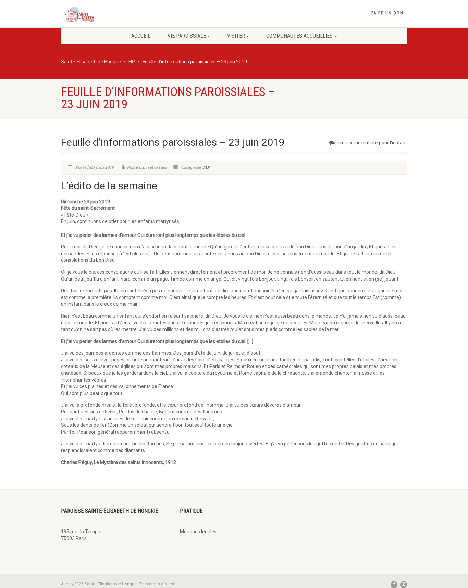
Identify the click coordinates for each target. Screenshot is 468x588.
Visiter (236, 36)
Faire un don (387, 13)
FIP (206, 167)
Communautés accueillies (299, 36)
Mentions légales (198, 531)
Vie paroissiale (187, 36)
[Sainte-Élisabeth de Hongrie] (115, 14)
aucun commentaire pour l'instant (370, 142)
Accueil (140, 36)
